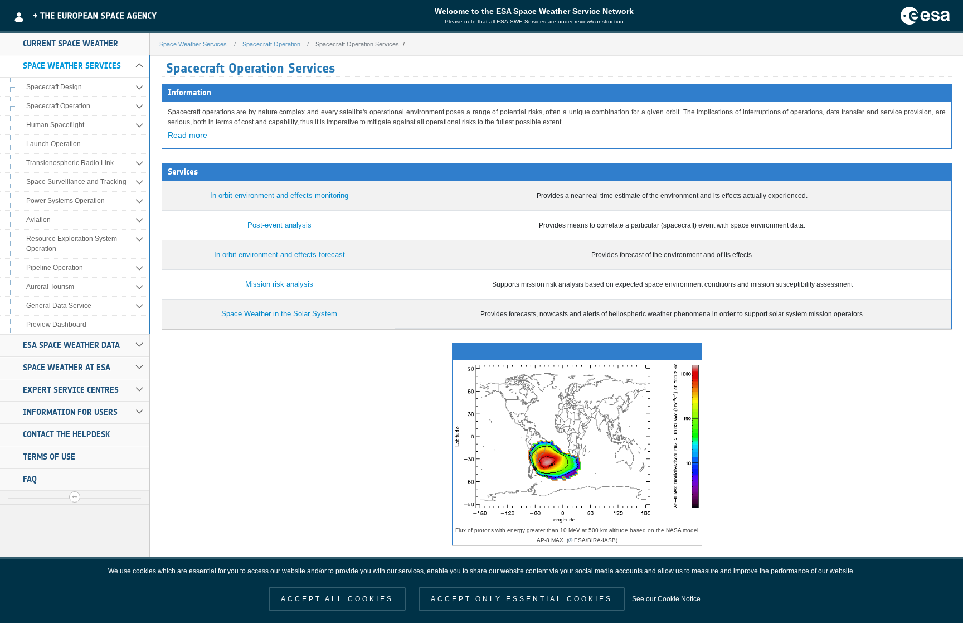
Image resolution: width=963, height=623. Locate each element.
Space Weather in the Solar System (279, 314)
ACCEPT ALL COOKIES (337, 599)
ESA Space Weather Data (71, 345)
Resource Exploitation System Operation (71, 244)
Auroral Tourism (50, 287)
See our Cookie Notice (666, 599)
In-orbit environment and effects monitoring (279, 195)
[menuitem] (74, 44)
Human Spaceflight (55, 125)
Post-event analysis (279, 225)
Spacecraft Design (54, 87)
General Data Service (58, 306)
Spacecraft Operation (58, 106)
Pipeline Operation (54, 268)
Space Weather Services (72, 66)
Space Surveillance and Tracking (76, 182)
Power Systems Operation (65, 201)
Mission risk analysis (279, 284)
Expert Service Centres (71, 390)
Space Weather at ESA (66, 368)
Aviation (38, 220)
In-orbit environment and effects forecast (279, 254)
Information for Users (70, 412)
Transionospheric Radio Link (70, 163)
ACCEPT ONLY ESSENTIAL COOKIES (521, 599)
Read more (187, 135)
